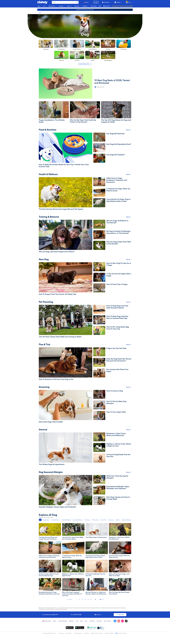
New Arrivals (94, 6)
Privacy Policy (69, 633)
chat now (98, 614)
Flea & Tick (107, 6)
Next (101, 599)
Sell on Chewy (107, 621)
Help (81, 621)
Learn (86, 621)
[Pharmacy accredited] (102, 628)
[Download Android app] (79, 627)
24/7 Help (106, 2)
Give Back (92, 621)
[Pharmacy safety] (98, 628)
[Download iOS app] (70, 627)
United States (47, 621)
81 (95, 599)
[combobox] (65, 2)
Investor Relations (62, 621)
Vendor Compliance (109, 633)
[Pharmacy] (92, 628)
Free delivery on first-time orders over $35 (122, 6)
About (54, 621)
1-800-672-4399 (77, 614)
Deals (100, 6)
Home (40, 12)
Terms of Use (61, 633)
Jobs (77, 621)
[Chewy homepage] (42, 2)
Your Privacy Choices (121, 633)
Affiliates (71, 621)
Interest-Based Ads (78, 633)
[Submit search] (77, 2)
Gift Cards (99, 621)
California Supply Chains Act (97, 633)
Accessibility (86, 633)
